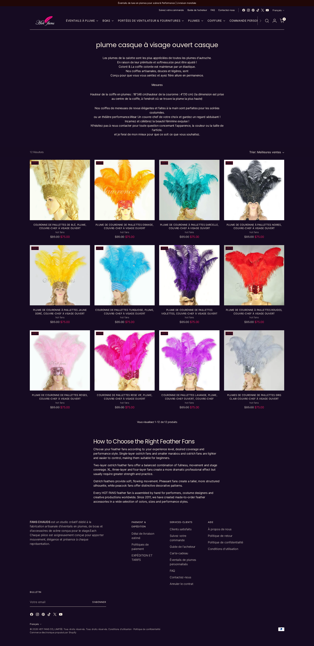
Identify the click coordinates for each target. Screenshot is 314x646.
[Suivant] (260, 21)
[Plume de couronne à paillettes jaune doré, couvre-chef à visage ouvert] (60, 275)
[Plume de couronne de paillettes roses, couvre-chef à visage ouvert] (60, 360)
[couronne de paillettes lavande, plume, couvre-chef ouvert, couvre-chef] (189, 360)
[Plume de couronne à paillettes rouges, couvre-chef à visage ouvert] (254, 275)
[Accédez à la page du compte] (274, 20)
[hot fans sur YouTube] (267, 10)
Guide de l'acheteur (182, 546)
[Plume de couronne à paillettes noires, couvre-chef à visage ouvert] (254, 190)
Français (277, 10)
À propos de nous (220, 529)
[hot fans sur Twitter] (262, 10)
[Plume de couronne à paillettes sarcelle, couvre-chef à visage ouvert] (189, 190)
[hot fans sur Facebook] (243, 10)
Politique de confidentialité (225, 542)
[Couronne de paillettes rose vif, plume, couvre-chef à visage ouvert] (124, 360)
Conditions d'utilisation (223, 549)
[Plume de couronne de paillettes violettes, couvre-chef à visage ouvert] (189, 275)
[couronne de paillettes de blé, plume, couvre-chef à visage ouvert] (60, 190)
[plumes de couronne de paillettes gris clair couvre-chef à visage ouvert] (254, 360)
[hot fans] (45, 21)
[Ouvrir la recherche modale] (267, 20)
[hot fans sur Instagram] (248, 10)
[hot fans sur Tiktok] (257, 10)
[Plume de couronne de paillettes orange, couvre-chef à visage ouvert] (124, 190)
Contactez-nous (180, 577)
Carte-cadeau (179, 553)
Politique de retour (220, 536)
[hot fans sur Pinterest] (253, 10)
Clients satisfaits (180, 529)
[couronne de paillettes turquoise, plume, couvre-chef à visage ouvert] (124, 275)
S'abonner (99, 602)
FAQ (172, 570)
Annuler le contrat (181, 584)
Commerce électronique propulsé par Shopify (53, 632)
